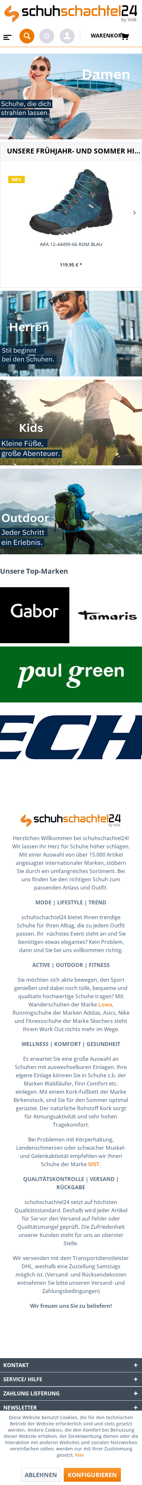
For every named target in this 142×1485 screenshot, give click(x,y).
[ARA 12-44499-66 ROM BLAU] (71, 202)
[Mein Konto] (67, 36)
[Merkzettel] (46, 36)
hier (80, 1455)
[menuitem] (7, 35)
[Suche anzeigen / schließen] (26, 36)
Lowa (105, 1004)
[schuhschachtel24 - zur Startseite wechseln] (71, 14)
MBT (93, 1164)
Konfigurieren (92, 1475)
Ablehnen (41, 1475)
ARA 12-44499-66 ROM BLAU (71, 244)
